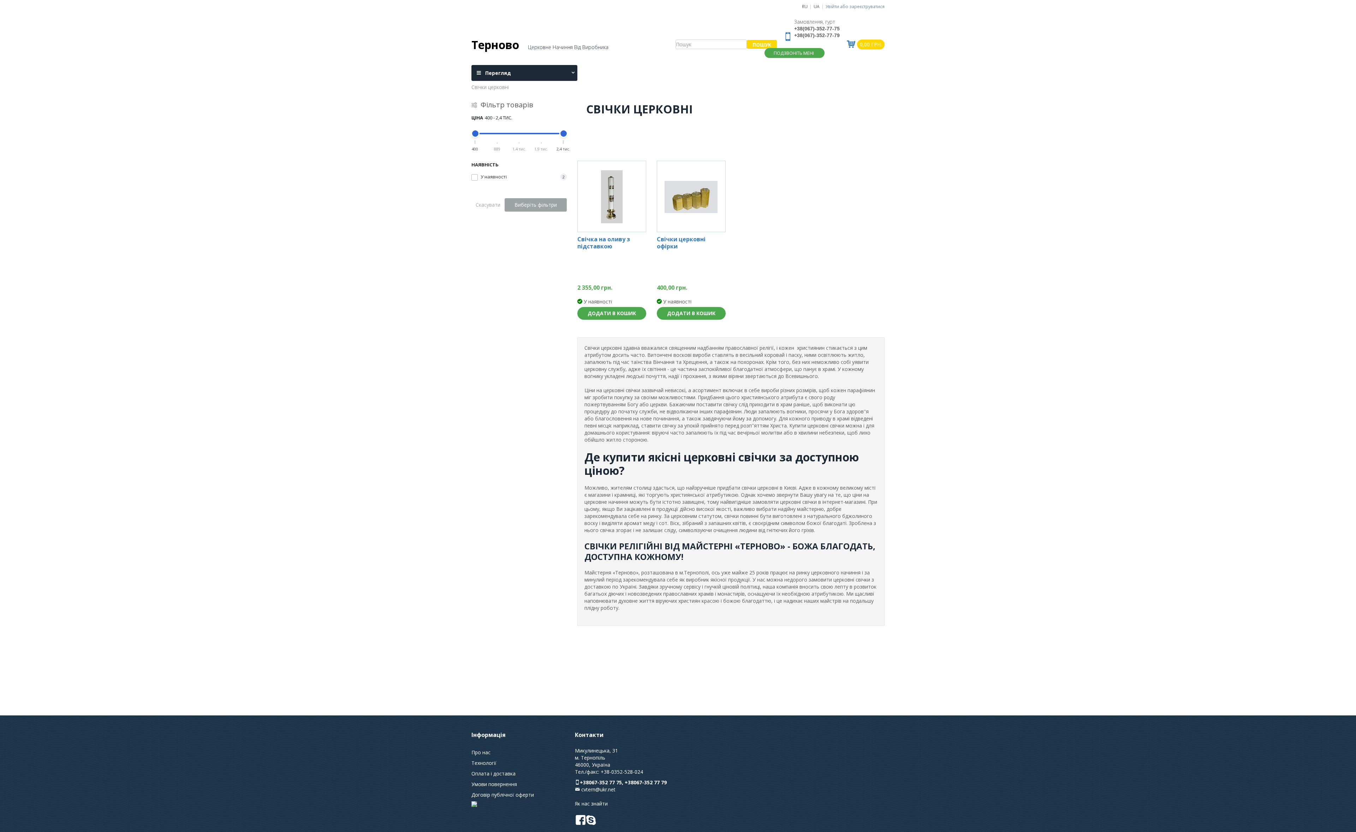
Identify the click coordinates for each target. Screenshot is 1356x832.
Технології (483, 763)
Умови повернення (494, 784)
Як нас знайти (591, 803)
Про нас (480, 752)
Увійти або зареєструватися (855, 6)
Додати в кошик (612, 313)
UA (817, 6)
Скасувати (488, 204)
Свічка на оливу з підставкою (603, 243)
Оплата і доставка (493, 773)
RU (805, 6)
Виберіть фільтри (536, 204)
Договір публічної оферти (502, 794)
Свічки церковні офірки (681, 243)
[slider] (475, 133)
